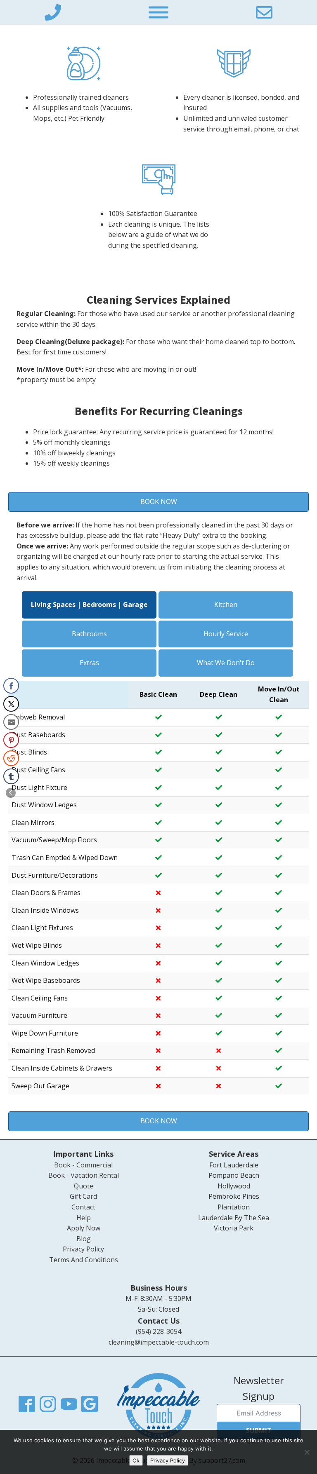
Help (83, 1217)
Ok (136, 1460)
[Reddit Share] (11, 758)
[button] (11, 793)
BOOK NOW (158, 501)
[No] (307, 1452)
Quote (83, 1185)
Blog (83, 1238)
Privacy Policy (83, 1249)
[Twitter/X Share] (11, 704)
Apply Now (83, 1228)
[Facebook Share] (11, 686)
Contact (83, 1207)
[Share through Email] (11, 722)
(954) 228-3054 (158, 1331)
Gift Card (83, 1196)
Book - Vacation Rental (83, 1175)
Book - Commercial (83, 1164)
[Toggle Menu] (158, 13)
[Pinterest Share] (11, 740)
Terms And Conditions (83, 1259)
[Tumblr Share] (11, 776)
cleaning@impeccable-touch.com (159, 1342)
